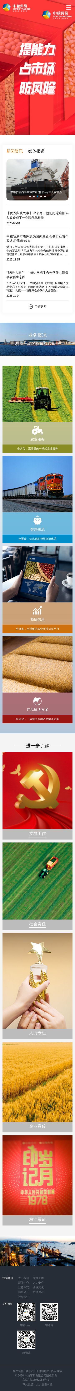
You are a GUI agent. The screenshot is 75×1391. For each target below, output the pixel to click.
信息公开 (23, 1292)
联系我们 (31, 1371)
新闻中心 (23, 1282)
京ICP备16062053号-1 (35, 1379)
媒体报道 (36, 151)
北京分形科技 (44, 1384)
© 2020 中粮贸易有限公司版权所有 (36, 1375)
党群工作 (38, 1278)
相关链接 (18, 1371)
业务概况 (23, 1287)
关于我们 (23, 1278)
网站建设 (28, 1384)
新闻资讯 (14, 151)
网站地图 (44, 1371)
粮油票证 (38, 1292)
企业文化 (38, 1287)
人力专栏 (38, 1282)
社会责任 (23, 1296)
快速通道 (7, 1278)
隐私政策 (56, 1371)
